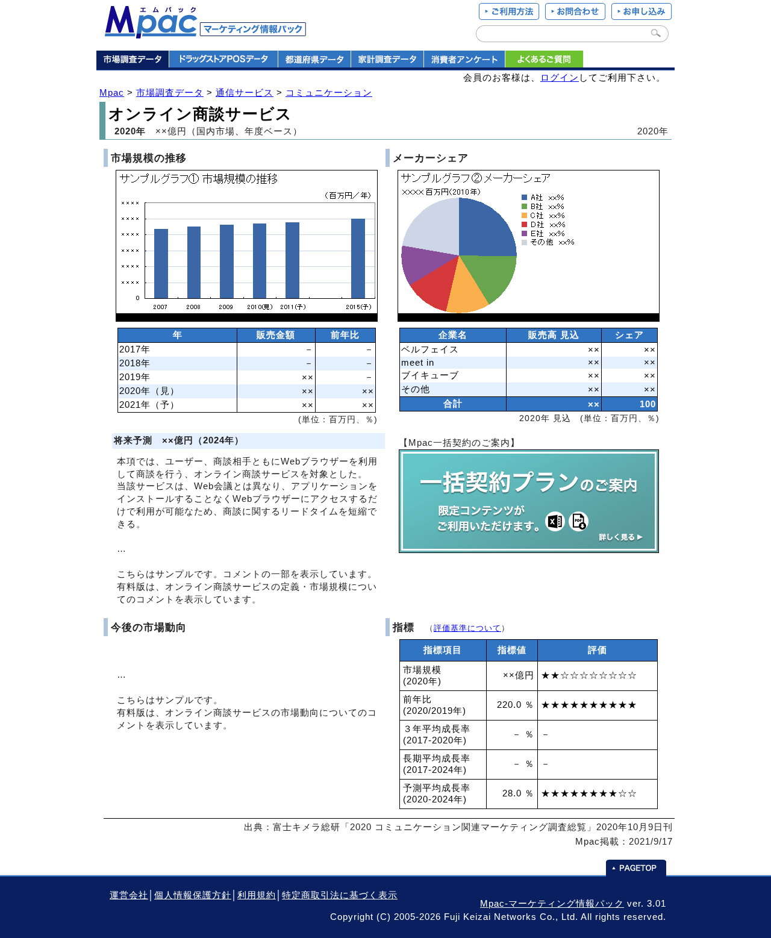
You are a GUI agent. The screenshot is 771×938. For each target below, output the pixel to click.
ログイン (559, 78)
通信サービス (244, 93)
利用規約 (256, 895)
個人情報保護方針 (192, 895)
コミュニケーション (329, 93)
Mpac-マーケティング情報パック (552, 903)
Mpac (111, 93)
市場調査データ (170, 93)
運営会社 (129, 895)
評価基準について (467, 628)
